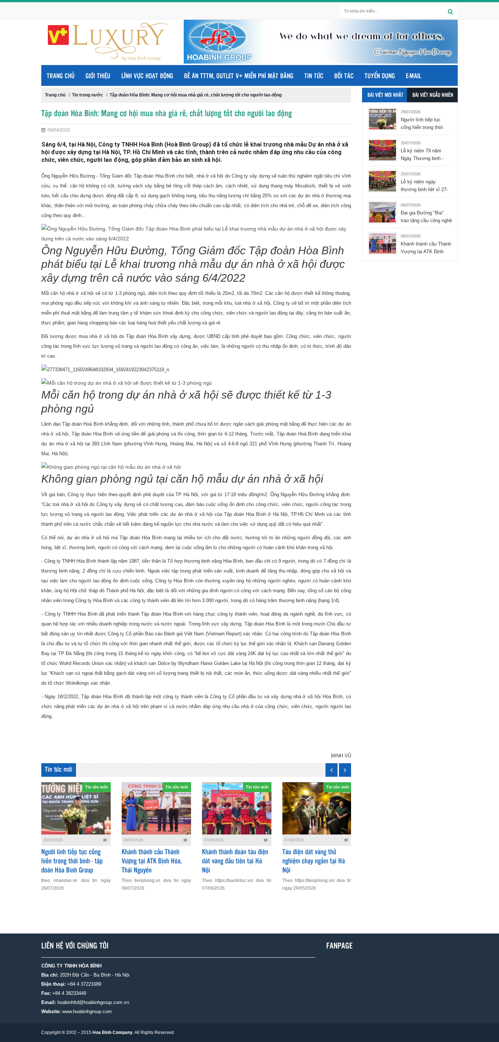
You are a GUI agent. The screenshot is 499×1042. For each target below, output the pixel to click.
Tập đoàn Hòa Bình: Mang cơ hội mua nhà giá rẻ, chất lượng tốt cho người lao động (196, 95)
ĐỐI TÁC (344, 76)
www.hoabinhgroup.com (87, 1011)
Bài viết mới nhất (385, 95)
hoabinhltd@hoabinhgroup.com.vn (93, 1002)
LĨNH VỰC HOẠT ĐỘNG (147, 76)
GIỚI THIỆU (97, 76)
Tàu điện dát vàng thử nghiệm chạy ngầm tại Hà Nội (313, 861)
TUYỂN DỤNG (380, 76)
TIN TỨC (313, 76)
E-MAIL (413, 76)
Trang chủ (61, 76)
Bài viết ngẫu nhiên (432, 95)
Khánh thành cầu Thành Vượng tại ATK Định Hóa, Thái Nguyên (152, 861)
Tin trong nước (87, 95)
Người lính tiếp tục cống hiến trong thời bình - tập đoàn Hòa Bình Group (72, 861)
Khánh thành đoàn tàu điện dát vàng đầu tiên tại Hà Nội (235, 861)
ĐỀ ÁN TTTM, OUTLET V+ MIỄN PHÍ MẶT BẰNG (238, 76)
